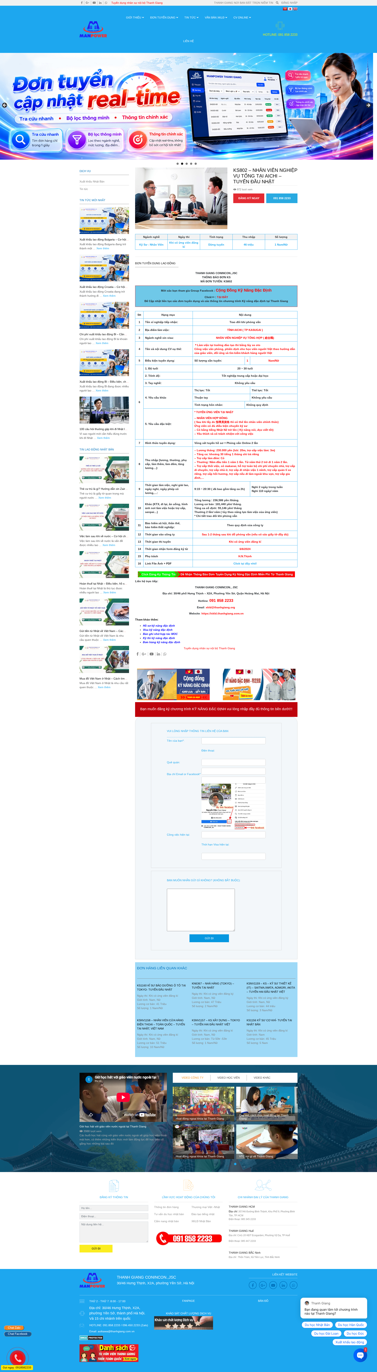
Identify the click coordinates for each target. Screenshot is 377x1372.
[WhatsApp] (106, 3)
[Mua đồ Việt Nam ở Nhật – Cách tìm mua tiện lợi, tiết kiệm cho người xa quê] (104, 659)
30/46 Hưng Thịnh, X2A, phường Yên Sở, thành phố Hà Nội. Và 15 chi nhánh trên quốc (117, 1313)
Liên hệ (188, 41)
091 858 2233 (282, 198)
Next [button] (368, 105)
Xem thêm (102, 248)
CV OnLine (240, 17)
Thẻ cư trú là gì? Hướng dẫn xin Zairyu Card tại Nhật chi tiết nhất (104, 490)
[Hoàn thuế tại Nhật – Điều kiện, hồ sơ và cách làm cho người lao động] (104, 564)
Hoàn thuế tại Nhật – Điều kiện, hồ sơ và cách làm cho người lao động (103, 585)
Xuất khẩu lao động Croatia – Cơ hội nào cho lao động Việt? (102, 288)
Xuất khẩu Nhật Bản (92, 181)
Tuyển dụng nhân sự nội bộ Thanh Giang (137, 2)
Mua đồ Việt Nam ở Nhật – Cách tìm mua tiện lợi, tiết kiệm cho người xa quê (104, 680)
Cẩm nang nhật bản (166, 1221)
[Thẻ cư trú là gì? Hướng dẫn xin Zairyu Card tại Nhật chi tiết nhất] (104, 469)
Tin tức (190, 17)
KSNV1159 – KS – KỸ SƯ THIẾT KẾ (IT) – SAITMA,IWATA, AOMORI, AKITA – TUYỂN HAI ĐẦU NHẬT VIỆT (271, 987)
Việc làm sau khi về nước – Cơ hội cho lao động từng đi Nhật (103, 538)
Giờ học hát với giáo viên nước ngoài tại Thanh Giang (113, 1126)
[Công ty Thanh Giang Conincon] (186, 106)
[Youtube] (94, 3)
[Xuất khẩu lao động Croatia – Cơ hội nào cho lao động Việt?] (104, 267)
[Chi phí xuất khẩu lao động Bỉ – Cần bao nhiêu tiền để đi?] (104, 315)
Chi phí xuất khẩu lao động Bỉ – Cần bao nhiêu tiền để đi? (102, 336)
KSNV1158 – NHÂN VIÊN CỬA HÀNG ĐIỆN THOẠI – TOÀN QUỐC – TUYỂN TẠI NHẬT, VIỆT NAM (161, 1024)
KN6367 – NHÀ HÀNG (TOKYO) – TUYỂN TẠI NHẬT (213, 985)
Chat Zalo (14, 1327)
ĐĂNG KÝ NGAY (248, 198)
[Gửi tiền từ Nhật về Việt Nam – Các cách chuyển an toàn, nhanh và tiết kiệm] (104, 612)
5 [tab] (196, 164)
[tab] (192, 1078)
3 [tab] (187, 164)
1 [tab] (178, 164)
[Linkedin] (100, 3)
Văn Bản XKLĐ (214, 17)
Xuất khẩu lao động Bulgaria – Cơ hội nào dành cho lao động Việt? (103, 241)
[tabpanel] (203, 1124)
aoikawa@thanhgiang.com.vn (116, 1331)
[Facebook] (82, 3)
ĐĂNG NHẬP (289, 2)
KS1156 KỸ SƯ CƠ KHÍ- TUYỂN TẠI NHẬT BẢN (269, 1022)
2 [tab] (182, 164)
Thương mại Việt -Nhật (205, 1207)
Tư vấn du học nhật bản (169, 1214)
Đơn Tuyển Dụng (162, 17)
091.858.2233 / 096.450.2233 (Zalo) (125, 1325)
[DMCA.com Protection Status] (91, 1337)
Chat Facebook (17, 1333)
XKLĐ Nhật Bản (201, 1221)
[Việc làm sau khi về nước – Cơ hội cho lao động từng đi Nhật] (104, 517)
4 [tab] (191, 164)
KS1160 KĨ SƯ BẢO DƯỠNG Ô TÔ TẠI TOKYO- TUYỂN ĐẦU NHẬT (161, 987)
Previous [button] (5, 105)
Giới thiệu (133, 17)
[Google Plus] (87, 3)
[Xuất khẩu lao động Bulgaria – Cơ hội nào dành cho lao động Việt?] (104, 220)
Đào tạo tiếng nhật (202, 1214)
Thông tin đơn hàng (166, 1207)
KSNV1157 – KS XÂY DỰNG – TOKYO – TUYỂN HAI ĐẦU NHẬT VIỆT (216, 1022)
